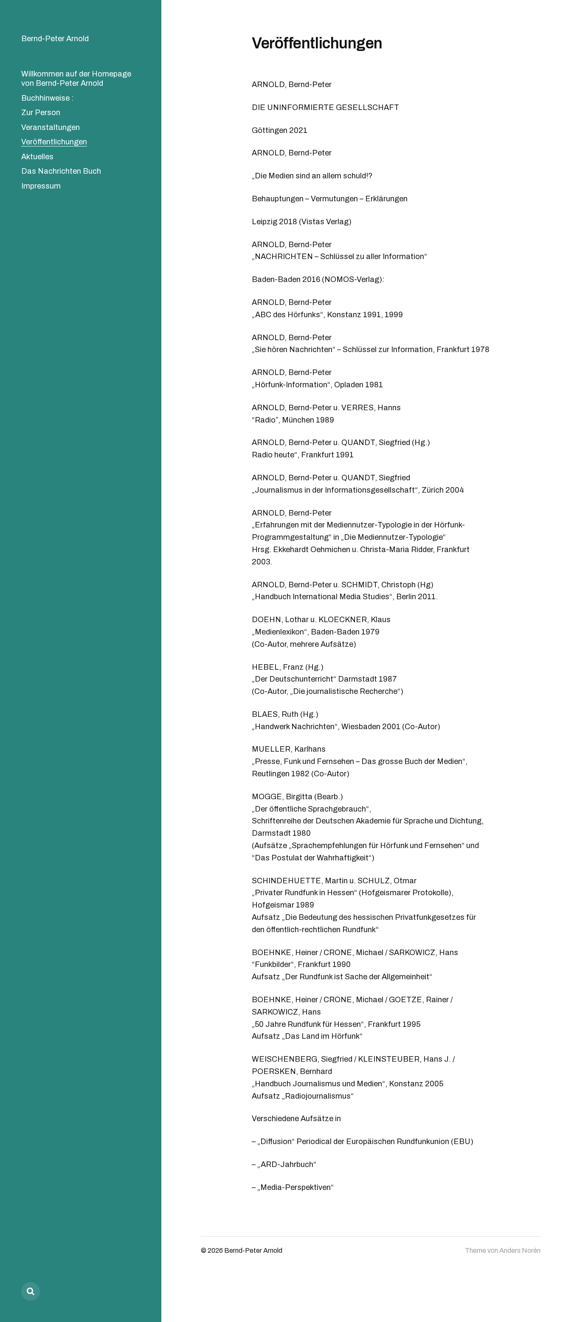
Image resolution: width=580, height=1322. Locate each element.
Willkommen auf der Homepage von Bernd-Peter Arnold (76, 79)
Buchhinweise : (47, 98)
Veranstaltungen (50, 127)
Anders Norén (520, 1250)
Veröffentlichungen (54, 142)
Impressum (41, 186)
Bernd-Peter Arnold (55, 38)
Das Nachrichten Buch (61, 171)
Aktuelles (37, 156)
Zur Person (40, 112)
